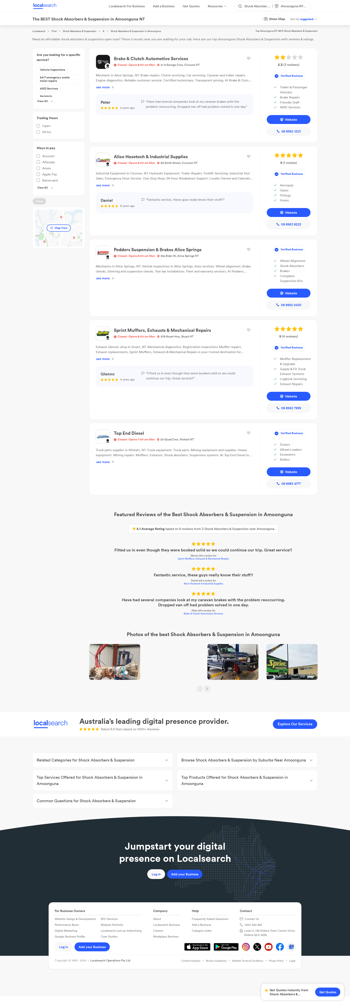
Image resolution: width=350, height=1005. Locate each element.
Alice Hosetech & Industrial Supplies (203, 583)
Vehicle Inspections (52, 70)
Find (54, 31)
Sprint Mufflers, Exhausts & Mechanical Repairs (203, 558)
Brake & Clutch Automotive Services (203, 613)
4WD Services (49, 88)
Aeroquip (46, 96)
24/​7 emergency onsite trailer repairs (55, 79)
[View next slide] (207, 689)
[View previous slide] (199, 689)
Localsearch (38, 31)
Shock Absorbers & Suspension (79, 31)
